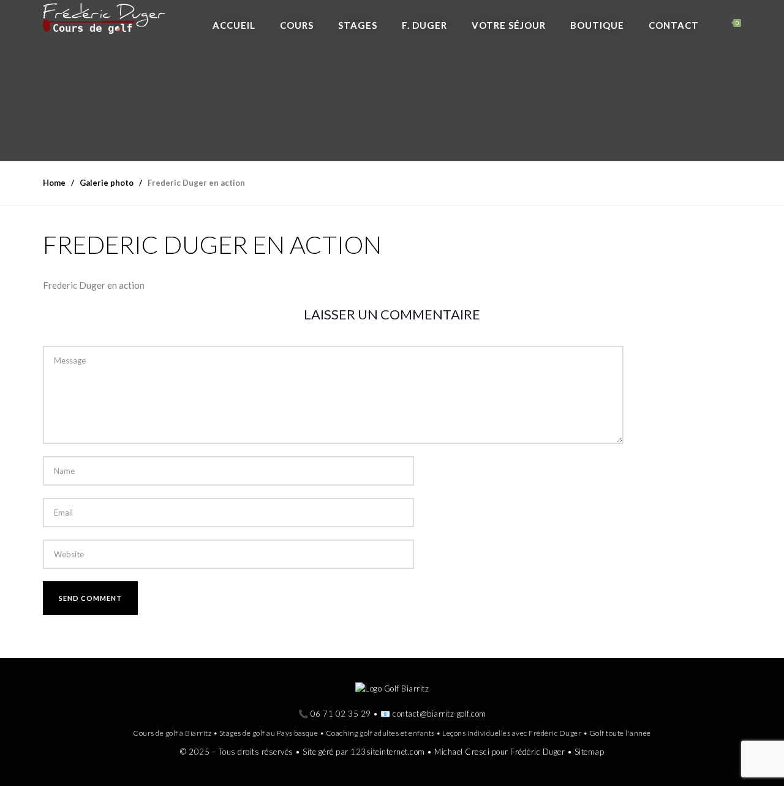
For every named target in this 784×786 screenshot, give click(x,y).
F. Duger (424, 25)
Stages (357, 25)
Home (54, 183)
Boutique (597, 25)
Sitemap (590, 752)
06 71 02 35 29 (341, 714)
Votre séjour (509, 25)
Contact (674, 25)
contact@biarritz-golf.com (439, 714)
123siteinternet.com (387, 752)
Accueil (234, 25)
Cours (297, 25)
